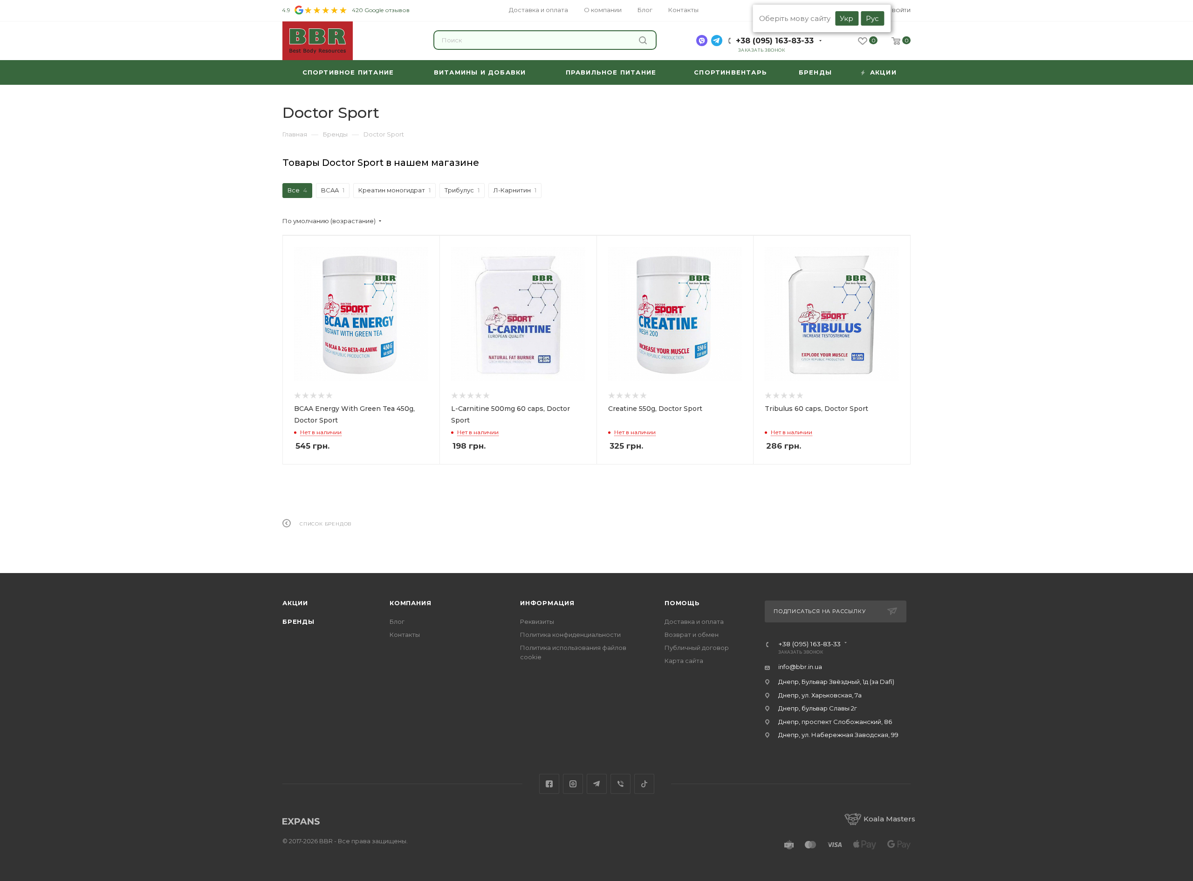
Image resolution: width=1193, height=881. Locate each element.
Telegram (597, 784)
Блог (397, 621)
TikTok (644, 784)
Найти (644, 40)
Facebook (549, 784)
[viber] (701, 40)
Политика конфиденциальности (570, 634)
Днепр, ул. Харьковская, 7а (820, 695)
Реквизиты (537, 621)
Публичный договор (697, 647)
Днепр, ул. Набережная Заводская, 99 (838, 734)
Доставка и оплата (694, 621)
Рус (872, 18)
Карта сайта (684, 660)
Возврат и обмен (692, 634)
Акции (295, 603)
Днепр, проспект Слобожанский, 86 (835, 721)
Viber (620, 784)
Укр (846, 18)
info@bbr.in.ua (800, 666)
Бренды (298, 621)
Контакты (405, 634)
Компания (410, 603)
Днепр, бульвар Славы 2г (817, 708)
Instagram (573, 784)
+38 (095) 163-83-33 (775, 40)
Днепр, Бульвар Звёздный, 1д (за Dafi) (836, 681)
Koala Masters (889, 818)
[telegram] (716, 40)
